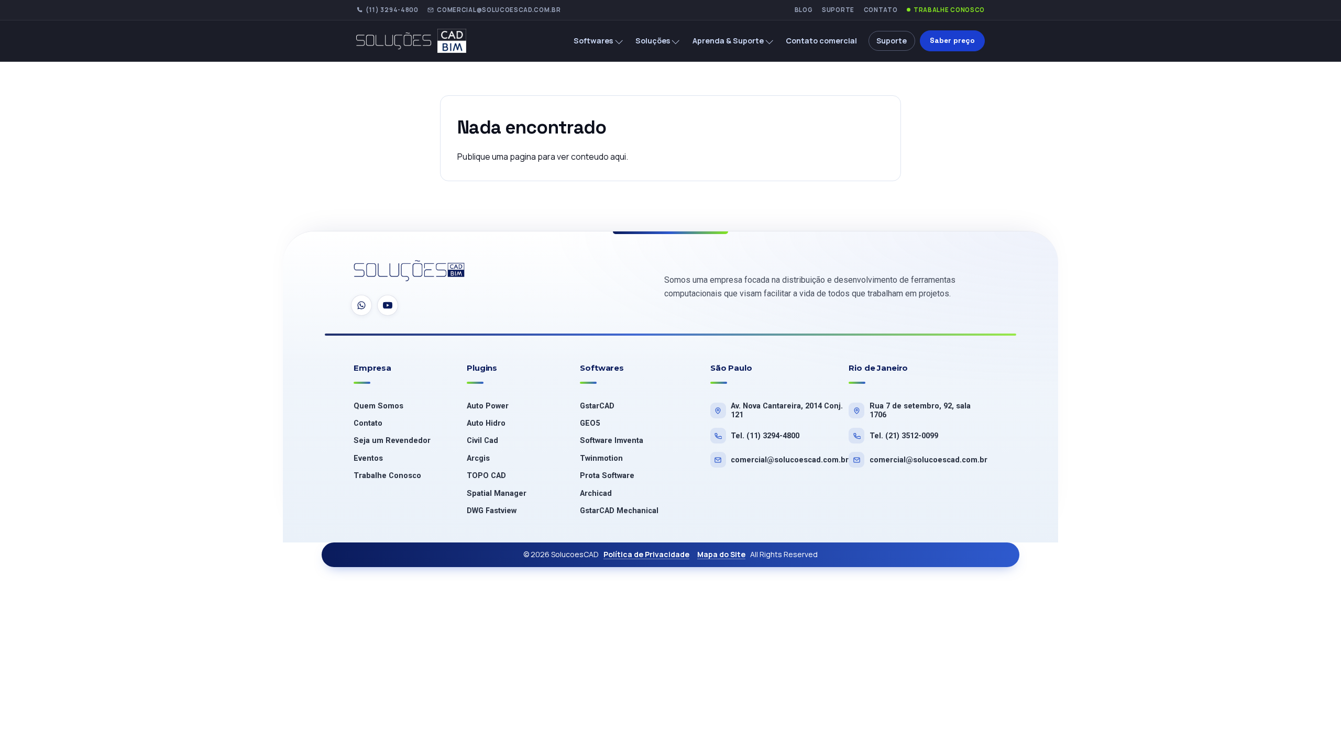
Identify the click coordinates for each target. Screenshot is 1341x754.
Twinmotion (601, 458)
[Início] (419, 41)
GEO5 (590, 423)
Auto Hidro (486, 423)
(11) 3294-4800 (392, 10)
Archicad (596, 493)
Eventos (368, 458)
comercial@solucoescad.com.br (498, 10)
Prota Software (607, 475)
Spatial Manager (496, 493)
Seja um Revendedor (392, 440)
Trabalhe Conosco (949, 10)
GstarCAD (597, 406)
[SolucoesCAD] (409, 272)
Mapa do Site (721, 554)
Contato (881, 10)
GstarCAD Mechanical (619, 510)
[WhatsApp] (361, 305)
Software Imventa (611, 440)
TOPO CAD (486, 475)
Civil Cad (482, 440)
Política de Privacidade (646, 554)
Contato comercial (821, 41)
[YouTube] (387, 305)
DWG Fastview (491, 510)
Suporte (838, 10)
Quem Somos (378, 406)
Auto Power (488, 406)
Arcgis (478, 458)
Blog (804, 10)
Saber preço (952, 40)
